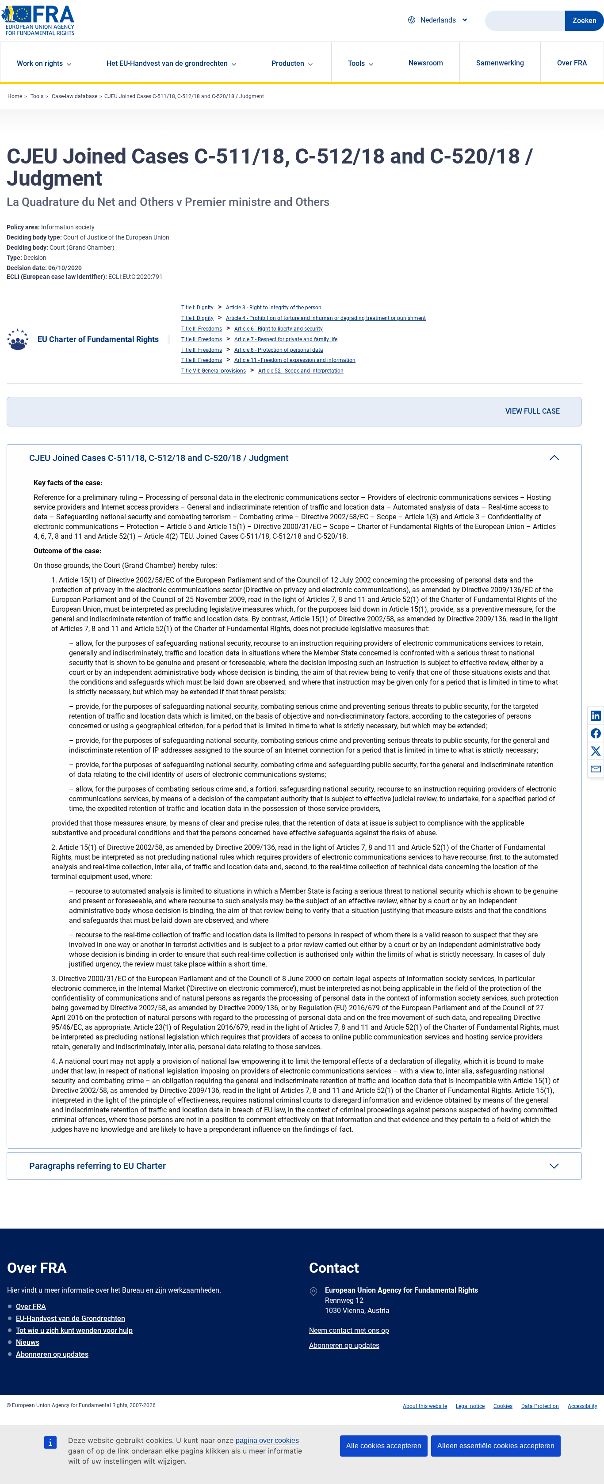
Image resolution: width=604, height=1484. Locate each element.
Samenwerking (500, 63)
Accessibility (582, 1406)
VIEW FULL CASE (532, 411)
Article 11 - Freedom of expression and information (295, 360)
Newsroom (426, 63)
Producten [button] (287, 63)
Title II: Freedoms (201, 329)
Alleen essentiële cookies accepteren (495, 1446)
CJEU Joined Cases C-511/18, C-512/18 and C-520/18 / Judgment (184, 96)
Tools (37, 96)
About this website (425, 1406)
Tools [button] (356, 63)
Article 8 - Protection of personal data (278, 350)
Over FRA (572, 63)
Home (15, 96)
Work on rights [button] (40, 63)
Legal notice (470, 1406)
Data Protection (540, 1406)
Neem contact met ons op (349, 1330)
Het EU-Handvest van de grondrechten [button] (167, 63)
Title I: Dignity (197, 307)
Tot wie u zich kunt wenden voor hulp (74, 1330)
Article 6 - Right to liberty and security (278, 329)
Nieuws (27, 1342)
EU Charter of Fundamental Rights (98, 339)
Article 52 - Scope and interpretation (301, 371)
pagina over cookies (267, 1440)
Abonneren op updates (52, 1354)
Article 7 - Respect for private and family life (285, 339)
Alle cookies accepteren (383, 1446)
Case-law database (74, 96)
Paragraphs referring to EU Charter (97, 1166)
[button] (596, 715)
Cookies (502, 1406)
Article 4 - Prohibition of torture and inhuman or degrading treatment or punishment (326, 318)
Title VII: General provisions (213, 371)
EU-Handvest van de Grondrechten (70, 1318)
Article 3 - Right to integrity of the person (273, 307)
